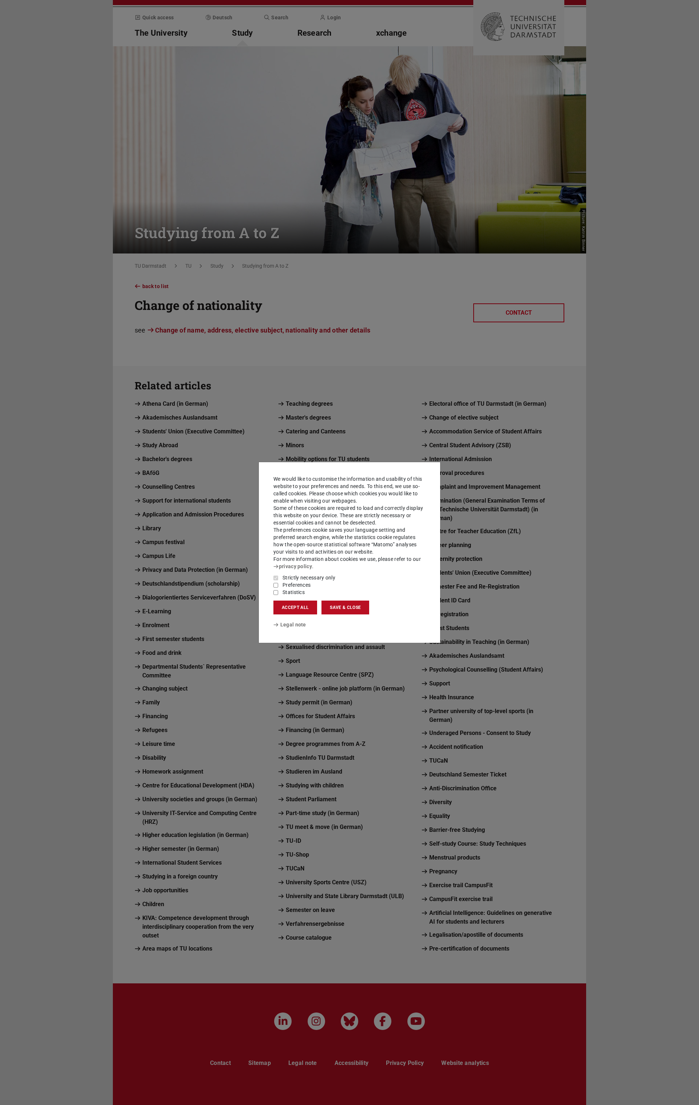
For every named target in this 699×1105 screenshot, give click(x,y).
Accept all (295, 607)
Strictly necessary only (309, 578)
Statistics (294, 592)
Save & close (345, 607)
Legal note (293, 625)
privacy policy (295, 566)
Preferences (297, 585)
